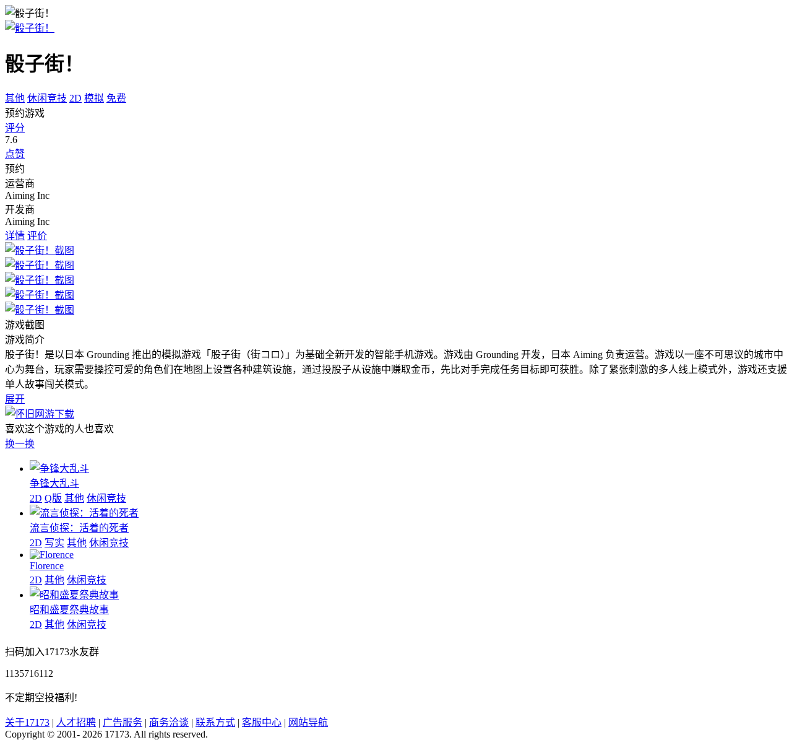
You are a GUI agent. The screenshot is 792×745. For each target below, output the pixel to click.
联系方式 (215, 722)
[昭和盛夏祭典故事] (74, 595)
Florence (47, 565)
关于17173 (27, 722)
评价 (37, 235)
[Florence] (52, 554)
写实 (54, 543)
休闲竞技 (47, 98)
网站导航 (308, 722)
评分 (15, 128)
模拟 (94, 98)
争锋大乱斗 (54, 483)
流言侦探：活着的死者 (79, 528)
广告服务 (122, 722)
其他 (15, 98)
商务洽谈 (169, 722)
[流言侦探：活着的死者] (84, 513)
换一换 (20, 443)
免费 (116, 98)
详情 (15, 235)
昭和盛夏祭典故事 (69, 609)
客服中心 (262, 722)
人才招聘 (76, 722)
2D (75, 98)
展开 (15, 399)
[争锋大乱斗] (59, 468)
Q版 (53, 498)
